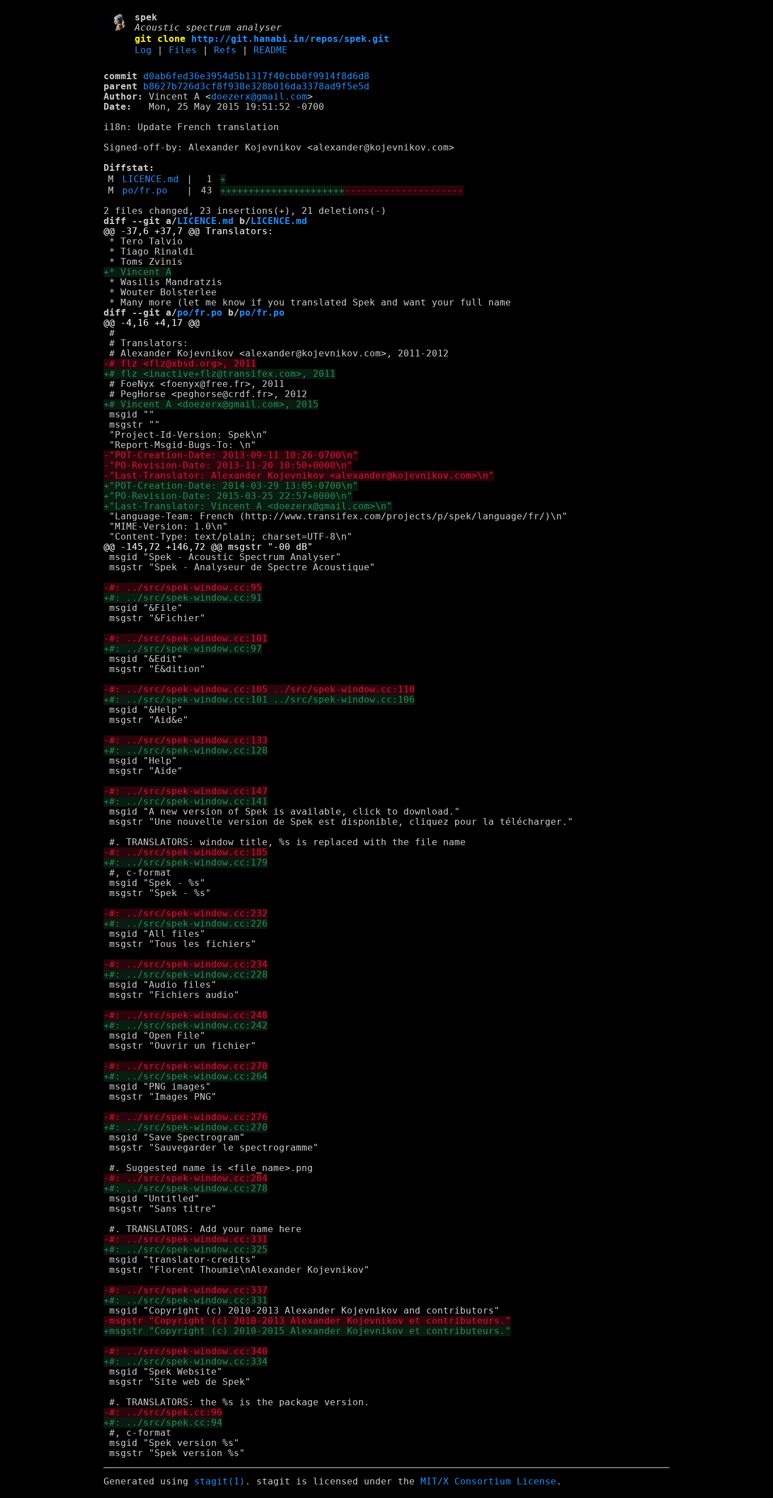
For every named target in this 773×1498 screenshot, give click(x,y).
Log (143, 50)
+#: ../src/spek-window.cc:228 (186, 975)
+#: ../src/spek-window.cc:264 (186, 1076)
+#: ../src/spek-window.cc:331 (186, 1300)
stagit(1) (219, 1482)
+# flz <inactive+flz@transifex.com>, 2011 (220, 374)
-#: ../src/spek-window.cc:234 (186, 964)
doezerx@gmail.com (259, 97)
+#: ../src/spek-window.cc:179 (186, 863)
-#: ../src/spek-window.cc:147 (186, 791)
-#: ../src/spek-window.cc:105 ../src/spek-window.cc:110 (259, 690)
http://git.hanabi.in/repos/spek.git (290, 39)
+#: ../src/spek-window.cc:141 (186, 802)
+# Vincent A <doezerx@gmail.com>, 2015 (211, 404)
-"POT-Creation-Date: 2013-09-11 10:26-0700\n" (231, 455)
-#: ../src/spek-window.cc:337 (186, 1290)
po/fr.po (145, 191)
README (270, 50)
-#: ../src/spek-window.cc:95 (183, 588)
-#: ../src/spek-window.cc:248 (186, 1015)
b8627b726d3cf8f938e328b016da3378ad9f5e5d (256, 86)
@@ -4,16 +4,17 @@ (152, 323)
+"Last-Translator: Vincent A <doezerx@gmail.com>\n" (248, 506)
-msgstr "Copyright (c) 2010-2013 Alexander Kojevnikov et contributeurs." (307, 1321)
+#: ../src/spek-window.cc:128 (186, 751)
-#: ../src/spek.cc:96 (163, 1412)
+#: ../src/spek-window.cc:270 (186, 1127)
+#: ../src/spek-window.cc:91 (183, 598)
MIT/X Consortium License (488, 1482)
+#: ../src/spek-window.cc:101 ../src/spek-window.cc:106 (259, 700)
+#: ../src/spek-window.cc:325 (186, 1250)
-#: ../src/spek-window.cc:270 (186, 1066)
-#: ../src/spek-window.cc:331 (186, 1239)
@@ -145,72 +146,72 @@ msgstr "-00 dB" (208, 547)
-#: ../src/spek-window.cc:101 (186, 639)
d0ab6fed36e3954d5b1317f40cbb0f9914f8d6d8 (256, 76)
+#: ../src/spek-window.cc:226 (186, 924)
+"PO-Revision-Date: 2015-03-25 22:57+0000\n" (228, 496)
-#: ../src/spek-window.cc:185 (186, 852)
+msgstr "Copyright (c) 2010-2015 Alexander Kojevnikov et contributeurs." (307, 1331)
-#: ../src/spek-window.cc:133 (186, 740)
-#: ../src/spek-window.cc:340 (186, 1351)
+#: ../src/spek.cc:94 (163, 1423)
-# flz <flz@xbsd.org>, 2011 (180, 364)
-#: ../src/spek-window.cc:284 (186, 1178)
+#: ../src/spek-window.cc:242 (186, 1026)
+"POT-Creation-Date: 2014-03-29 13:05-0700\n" (231, 486)
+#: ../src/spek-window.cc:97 (183, 649)
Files (183, 50)
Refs (225, 50)
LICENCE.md (150, 179)
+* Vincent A (137, 272)
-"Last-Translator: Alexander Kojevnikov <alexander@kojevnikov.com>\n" (299, 476)
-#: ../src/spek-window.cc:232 (186, 914)
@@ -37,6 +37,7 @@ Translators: (188, 231)
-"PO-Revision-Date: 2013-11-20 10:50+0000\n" (228, 465)
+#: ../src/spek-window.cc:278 (186, 1188)
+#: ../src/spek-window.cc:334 (186, 1362)
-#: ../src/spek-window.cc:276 (186, 1117)
